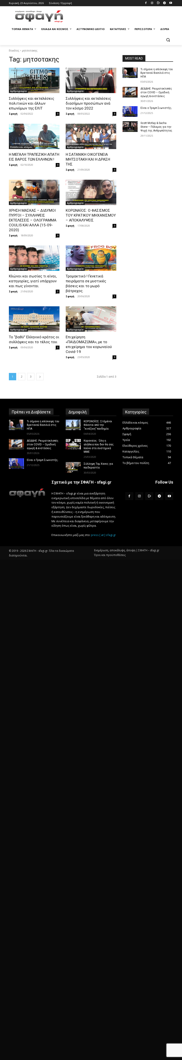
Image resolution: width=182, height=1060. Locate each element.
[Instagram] (152, 3)
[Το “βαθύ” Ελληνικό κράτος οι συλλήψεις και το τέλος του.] (34, 319)
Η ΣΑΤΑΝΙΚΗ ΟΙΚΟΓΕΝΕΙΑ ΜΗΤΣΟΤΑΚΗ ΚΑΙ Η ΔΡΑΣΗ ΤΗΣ (88, 159)
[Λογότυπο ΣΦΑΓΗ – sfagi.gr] (27, 493)
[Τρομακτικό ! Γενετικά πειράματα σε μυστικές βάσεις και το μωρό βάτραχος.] (91, 258)
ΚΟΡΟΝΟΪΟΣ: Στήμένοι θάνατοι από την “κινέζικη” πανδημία (98, 425)
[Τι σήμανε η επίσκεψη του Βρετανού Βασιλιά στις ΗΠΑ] (130, 73)
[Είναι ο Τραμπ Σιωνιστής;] (130, 111)
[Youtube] (170, 3)
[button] (168, 40)
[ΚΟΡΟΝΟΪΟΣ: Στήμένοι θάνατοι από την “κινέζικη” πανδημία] (73, 425)
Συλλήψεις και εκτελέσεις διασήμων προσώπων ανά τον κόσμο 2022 (88, 103)
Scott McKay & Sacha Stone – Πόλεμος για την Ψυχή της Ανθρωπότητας (156, 127)
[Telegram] (164, 3)
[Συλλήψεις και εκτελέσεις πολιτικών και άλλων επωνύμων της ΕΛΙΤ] (34, 80)
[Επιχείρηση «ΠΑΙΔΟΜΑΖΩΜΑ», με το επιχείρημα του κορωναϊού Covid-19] (91, 319)
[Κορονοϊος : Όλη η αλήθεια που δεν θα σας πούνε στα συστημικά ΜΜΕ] (73, 444)
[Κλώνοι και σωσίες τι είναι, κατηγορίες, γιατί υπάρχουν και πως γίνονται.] (34, 258)
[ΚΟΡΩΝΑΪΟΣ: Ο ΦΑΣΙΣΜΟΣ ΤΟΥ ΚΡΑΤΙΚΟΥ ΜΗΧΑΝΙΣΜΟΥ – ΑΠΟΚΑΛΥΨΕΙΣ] (91, 192)
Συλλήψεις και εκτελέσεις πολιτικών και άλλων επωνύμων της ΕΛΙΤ (31, 103)
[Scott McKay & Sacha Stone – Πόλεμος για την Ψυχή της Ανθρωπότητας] (130, 126)
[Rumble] (158, 3)
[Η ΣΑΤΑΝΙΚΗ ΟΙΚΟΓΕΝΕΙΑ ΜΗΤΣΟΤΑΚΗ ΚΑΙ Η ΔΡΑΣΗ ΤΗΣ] (91, 136)
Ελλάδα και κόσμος (21, 147)
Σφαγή (13, 113)
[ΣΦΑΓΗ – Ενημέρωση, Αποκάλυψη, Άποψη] (39, 16)
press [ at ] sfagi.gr (103, 535)
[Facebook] (145, 3)
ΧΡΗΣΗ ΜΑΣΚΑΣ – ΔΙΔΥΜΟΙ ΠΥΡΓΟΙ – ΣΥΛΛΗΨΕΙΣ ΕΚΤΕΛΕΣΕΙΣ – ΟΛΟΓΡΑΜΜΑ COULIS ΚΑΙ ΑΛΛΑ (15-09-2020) (32, 220)
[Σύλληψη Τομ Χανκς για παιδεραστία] (73, 467)
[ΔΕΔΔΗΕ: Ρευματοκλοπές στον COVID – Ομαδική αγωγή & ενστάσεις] (130, 92)
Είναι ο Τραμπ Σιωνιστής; (156, 108)
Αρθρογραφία (18, 91)
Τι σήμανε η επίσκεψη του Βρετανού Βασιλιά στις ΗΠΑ (156, 73)
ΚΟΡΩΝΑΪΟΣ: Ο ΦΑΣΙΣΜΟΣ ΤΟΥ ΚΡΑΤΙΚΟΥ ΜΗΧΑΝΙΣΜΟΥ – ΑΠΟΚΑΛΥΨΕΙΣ (91, 215)
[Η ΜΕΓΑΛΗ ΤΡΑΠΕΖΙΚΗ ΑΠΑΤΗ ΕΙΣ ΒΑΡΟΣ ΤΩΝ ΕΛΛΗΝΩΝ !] (34, 136)
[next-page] (40, 376)
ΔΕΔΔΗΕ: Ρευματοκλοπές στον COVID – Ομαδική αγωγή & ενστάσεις (156, 92)
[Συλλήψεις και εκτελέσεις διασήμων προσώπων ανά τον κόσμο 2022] (91, 80)
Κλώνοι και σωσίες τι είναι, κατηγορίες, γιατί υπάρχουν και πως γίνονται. (33, 281)
